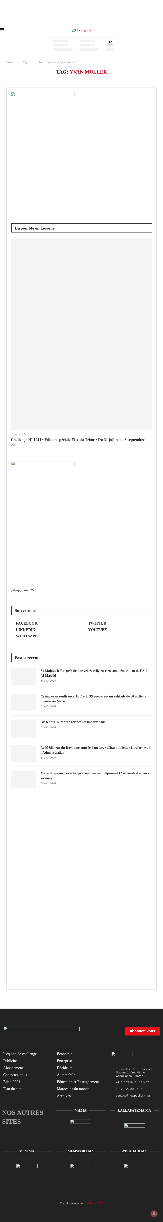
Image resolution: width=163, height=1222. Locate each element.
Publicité (10, 1061)
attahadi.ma (134, 1151)
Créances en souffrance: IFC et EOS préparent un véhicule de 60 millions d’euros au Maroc (93, 699)
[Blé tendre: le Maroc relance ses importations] (23, 728)
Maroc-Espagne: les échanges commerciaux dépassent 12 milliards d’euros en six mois (96, 775)
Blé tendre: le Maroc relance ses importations (73, 722)
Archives (64, 1096)
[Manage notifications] (154, 1213)
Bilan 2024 (11, 1082)
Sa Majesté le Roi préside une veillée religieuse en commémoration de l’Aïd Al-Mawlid (94, 673)
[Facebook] (58, 1212)
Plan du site (12, 1089)
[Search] (161, 30)
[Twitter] (70, 1212)
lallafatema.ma (134, 1110)
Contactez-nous (15, 1075)
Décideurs (64, 1068)
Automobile (66, 1075)
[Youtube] (81, 1212)
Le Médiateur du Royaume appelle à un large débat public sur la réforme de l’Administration (95, 750)
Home (9, 62)
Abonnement (13, 1068)
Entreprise (65, 1061)
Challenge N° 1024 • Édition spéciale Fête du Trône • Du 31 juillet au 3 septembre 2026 (78, 442)
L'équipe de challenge (20, 1054)
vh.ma (81, 1110)
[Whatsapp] (105, 1212)
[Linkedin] (93, 1212)
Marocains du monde (73, 1089)
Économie (64, 1054)
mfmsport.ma (81, 1151)
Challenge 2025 (93, 1203)
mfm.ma (26, 1151)
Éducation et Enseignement (78, 1082)
